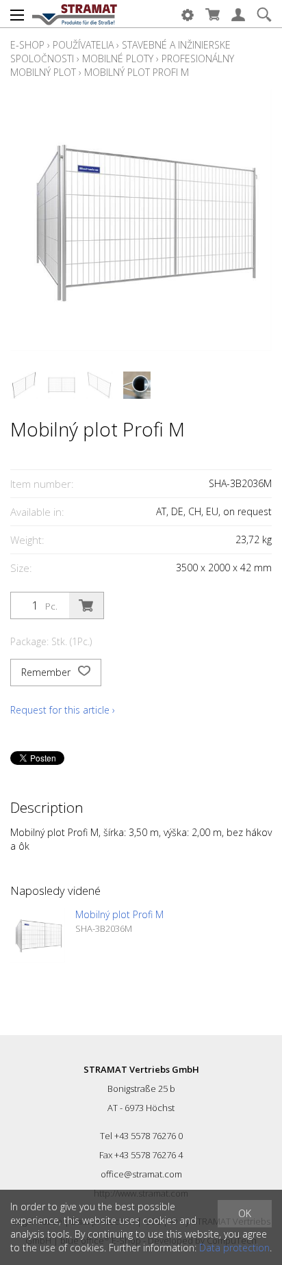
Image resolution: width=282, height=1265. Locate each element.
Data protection (234, 1247)
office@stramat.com (141, 1174)
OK (244, 1213)
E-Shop (27, 44)
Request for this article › (62, 709)
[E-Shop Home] (74, 13)
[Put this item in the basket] (86, 605)
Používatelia (83, 44)
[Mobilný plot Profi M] (37, 935)
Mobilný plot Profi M (136, 72)
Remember (47, 672)
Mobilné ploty (117, 58)
